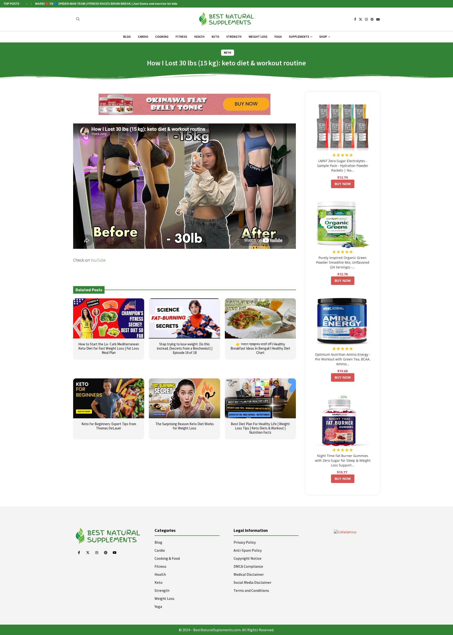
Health (199, 37)
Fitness (181, 37)
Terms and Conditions (251, 590)
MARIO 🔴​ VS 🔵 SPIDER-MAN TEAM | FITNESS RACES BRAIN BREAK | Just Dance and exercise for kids (106, 3)
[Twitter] (360, 19)
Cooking (161, 37)
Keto (215, 37)
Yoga (278, 37)
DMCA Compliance (248, 566)
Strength (234, 37)
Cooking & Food (167, 558)
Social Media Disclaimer (252, 582)
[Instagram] (366, 19)
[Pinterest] (372, 19)
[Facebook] (355, 19)
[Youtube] (378, 19)
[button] (27, 4)
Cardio (143, 37)
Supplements (299, 37)
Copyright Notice (247, 558)
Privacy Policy (245, 542)
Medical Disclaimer (249, 574)
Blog (127, 37)
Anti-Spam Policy (248, 550)
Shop (323, 37)
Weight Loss (258, 37)
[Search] (78, 19)
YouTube (98, 260)
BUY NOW (343, 184)
